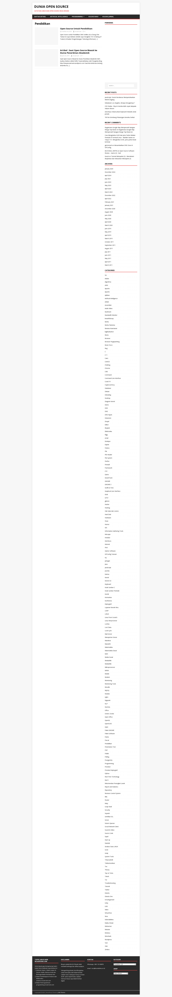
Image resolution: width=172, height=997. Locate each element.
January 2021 (109, 205)
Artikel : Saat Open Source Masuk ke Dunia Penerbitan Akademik (78, 51)
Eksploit (107, 428)
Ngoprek (107, 700)
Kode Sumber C (110, 587)
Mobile (107, 674)
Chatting (107, 365)
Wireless (107, 933)
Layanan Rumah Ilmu (111, 607)
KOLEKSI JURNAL (108, 17)
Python (107, 773)
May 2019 (108, 232)
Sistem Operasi (110, 823)
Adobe (107, 279)
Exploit (107, 445)
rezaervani (78, 31)
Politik (107, 753)
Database (108, 388)
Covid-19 (107, 381)
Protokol (107, 767)
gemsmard (108, 145)
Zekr (106, 946)
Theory (107, 870)
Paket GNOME (109, 730)
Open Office (109, 717)
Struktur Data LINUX (111, 846)
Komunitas (108, 597)
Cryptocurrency (110, 385)
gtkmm (107, 501)
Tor (106, 880)
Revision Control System (113, 793)
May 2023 (108, 185)
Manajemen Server (111, 637)
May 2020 (108, 219)
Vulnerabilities (109, 920)
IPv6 (106, 547)
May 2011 (108, 258)
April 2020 (108, 222)
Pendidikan (108, 744)
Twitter (107, 890)
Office (107, 710)
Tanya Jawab (109, 860)
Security (107, 810)
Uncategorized (109, 900)
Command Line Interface (113, 378)
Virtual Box (108, 913)
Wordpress (108, 940)
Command (108, 375)
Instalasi (107, 538)
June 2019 (108, 228)
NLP (106, 704)
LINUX (107, 614)
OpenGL (107, 720)
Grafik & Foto (109, 488)
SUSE (106, 850)
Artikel (107, 302)
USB (106, 906)
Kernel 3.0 (108, 581)
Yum (106, 943)
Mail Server (108, 634)
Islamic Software (110, 551)
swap (106, 853)
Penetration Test (110, 747)
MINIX (107, 670)
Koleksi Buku (93, 17)
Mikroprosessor (110, 667)
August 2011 (109, 248)
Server (107, 820)
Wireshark (108, 936)
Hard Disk (108, 514)
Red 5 (106, 780)
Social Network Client (112, 827)
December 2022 (110, 195)
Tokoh (107, 876)
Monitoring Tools (110, 684)
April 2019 (108, 235)
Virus (106, 916)
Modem (107, 677)
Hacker (107, 504)
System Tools (109, 856)
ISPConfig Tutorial (110, 554)
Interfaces (108, 541)
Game (107, 474)
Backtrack (108, 312)
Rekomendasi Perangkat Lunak (115, 783)
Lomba (107, 624)
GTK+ (106, 498)
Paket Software (110, 733)
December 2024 (110, 172)
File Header (108, 455)
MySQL (107, 690)
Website (107, 929)
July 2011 (108, 252)
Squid (106, 836)
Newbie (107, 694)
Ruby (106, 803)
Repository (108, 790)
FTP (106, 471)
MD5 (106, 654)
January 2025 (109, 169)
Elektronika (108, 431)
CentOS (107, 362)
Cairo (106, 358)
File (106, 451)
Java (106, 564)
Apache (107, 288)
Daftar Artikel (40, 17)
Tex (106, 866)
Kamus (107, 574)
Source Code (109, 833)
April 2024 (108, 175)
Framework (108, 468)
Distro (107, 405)
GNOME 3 (108, 484)
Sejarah (107, 813)
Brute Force (108, 345)
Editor (107, 425)
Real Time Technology (112, 777)
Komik (107, 594)
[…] (97, 39)
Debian (107, 391)
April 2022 (108, 199)
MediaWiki (108, 660)
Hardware (108, 518)
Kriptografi (108, 604)
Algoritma (108, 282)
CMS (106, 372)
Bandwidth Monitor (111, 315)
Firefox (107, 461)
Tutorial (107, 886)
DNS (106, 408)
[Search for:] (121, 85)
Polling (107, 757)
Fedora (107, 448)
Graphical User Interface (112, 491)
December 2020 (110, 209)
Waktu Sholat (109, 923)
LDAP (106, 611)
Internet (107, 544)
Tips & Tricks (109, 873)
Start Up (107, 840)
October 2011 (109, 242)
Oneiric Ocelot (109, 714)
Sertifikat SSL (109, 817)
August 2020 (109, 212)
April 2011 (108, 262)
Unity (106, 903)
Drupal (107, 421)
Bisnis (107, 335)
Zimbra (107, 949)
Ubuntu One (109, 896)
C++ (106, 355)
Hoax (106, 521)
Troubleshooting (110, 883)
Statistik (107, 843)
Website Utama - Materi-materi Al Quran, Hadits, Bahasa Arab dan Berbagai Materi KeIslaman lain (46, 972)
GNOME (107, 481)
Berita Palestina (110, 325)
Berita (107, 322)
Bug (106, 348)
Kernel (107, 577)
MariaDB (108, 644)
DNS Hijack (108, 415)
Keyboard (108, 584)
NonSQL (107, 707)
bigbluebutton (109, 332)
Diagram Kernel (110, 401)
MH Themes (61, 992)
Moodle (107, 687)
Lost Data (108, 627)
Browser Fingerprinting (112, 342)
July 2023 (108, 179)
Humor (107, 524)
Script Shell (108, 807)
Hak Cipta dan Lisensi (112, 511)
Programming (77, 17)
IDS (106, 528)
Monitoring (108, 680)
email (106, 438)
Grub (106, 494)
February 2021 (109, 202)
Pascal (107, 740)
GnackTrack (108, 478)
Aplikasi (107, 295)
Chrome (107, 368)
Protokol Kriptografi (111, 770)
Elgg (106, 435)
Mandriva (108, 640)
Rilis (106, 797)
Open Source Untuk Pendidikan (76, 28)
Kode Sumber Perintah (112, 591)
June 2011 (108, 255)
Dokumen (108, 418)
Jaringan (107, 561)
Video (106, 910)
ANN (106, 285)
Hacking (107, 508)
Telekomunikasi (110, 863)
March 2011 (108, 265)
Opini (106, 727)
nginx (106, 697)
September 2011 (110, 245)
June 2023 (108, 182)
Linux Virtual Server (111, 621)
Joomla (107, 571)
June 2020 (108, 215)
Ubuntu (107, 893)
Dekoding (108, 395)
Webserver (108, 926)
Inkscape (107, 534)
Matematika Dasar (111, 651)
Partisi (107, 737)
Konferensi (108, 601)
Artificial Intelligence (59, 17)
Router (107, 800)
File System (108, 458)
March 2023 (108, 192)
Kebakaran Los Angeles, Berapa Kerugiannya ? (120, 103)
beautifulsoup (109, 318)
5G (106, 275)
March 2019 (108, 238)
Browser (107, 338)
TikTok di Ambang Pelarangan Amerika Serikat (120, 117)
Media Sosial (109, 657)
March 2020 (108, 225)
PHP (106, 750)
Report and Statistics (111, 787)
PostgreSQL (109, 760)
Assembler (108, 305)
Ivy (106, 558)
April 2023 (108, 189)
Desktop (107, 398)
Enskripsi (107, 441)
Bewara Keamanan (111, 328)
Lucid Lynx (108, 631)
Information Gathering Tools (114, 531)
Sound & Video (109, 830)
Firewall (107, 465)
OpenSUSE (108, 724)
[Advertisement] (121, 39)
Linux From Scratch (111, 617)
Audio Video (108, 308)
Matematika (109, 647)
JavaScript (108, 567)
